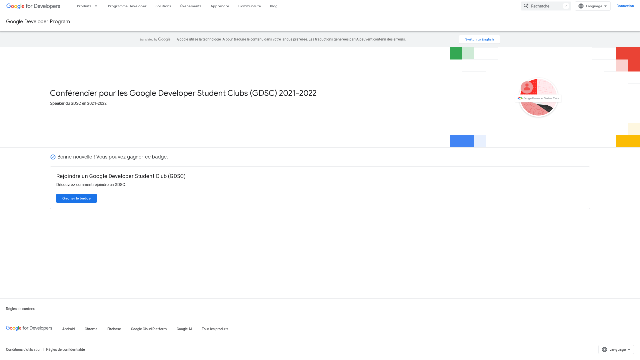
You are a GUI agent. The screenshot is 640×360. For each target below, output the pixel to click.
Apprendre (219, 6)
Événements (191, 6)
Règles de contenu (20, 309)
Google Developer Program (38, 21)
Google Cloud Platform (149, 329)
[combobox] (546, 6)
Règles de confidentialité (65, 350)
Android (68, 329)
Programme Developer (127, 6)
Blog (274, 6)
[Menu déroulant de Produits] (98, 6)
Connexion (625, 6)
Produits (84, 6)
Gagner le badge (76, 198)
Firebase (114, 329)
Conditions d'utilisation (24, 350)
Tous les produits (215, 329)
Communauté (249, 6)
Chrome (91, 329)
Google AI (184, 329)
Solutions (163, 6)
